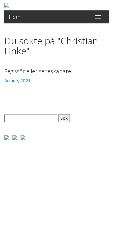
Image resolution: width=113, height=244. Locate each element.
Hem (15, 17)
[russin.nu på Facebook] (6, 137)
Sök (64, 118)
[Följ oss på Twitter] (14, 137)
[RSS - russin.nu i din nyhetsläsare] (23, 137)
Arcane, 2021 (17, 80)
